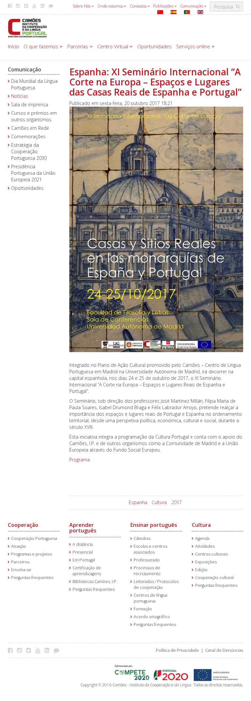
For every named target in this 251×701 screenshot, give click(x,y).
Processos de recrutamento (147, 570)
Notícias (19, 96)
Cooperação (23, 525)
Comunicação (192, 6)
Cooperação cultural (214, 577)
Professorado (147, 560)
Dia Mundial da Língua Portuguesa (34, 84)
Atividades (205, 546)
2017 (176, 502)
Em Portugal (84, 560)
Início (13, 46)
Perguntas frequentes (32, 577)
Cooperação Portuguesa (34, 538)
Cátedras (142, 538)
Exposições (206, 562)
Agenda (202, 538)
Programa (79, 459)
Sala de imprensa (29, 104)
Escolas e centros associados (150, 549)
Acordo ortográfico (152, 616)
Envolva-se (21, 570)
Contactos (138, 6)
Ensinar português (153, 525)
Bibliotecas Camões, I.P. (95, 581)
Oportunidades (154, 46)
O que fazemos (41, 46)
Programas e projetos (31, 554)
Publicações (163, 6)
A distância (83, 544)
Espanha (138, 502)
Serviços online (193, 46)
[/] (27, 27)
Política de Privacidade (177, 650)
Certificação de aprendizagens (87, 570)
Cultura (159, 502)
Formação (143, 609)
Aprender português (82, 527)
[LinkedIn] (48, 650)
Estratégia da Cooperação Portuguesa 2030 (29, 151)
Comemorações (28, 136)
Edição (201, 570)
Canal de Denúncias (224, 650)
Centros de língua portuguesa (150, 598)
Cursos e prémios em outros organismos (34, 116)
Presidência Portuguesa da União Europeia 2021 (33, 173)
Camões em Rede (30, 128)
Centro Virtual (113, 46)
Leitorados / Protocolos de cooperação (156, 584)
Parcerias (78, 46)
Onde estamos (110, 6)
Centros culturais (211, 554)
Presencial (83, 552)
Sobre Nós (82, 6)
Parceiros (20, 562)
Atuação (18, 546)
